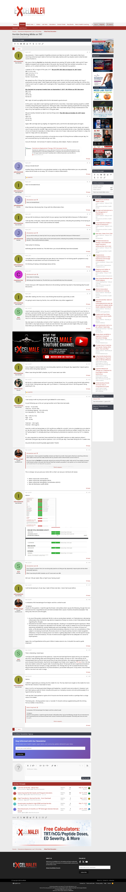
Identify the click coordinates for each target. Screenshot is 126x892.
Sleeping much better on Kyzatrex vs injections (103, 270)
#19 (89, 650)
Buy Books (70, 24)
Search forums (23, 28)
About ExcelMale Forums (53, 868)
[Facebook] (80, 862)
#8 (89, 271)
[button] (18, 24)
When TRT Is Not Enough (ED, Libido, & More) (103, 285)
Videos (38, 24)
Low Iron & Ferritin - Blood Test (28, 788)
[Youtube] (86, 862)
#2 (89, 163)
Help (105, 883)
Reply (88, 158)
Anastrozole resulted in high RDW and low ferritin (34, 803)
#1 (89, 52)
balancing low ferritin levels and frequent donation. (35, 793)
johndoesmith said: (31, 274)
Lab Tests (44, 24)
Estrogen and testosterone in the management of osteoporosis (104, 212)
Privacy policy (99, 883)
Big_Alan (85, 789)
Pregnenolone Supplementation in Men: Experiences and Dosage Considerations (103, 257)
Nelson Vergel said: (31, 707)
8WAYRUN (71, 890)
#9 (89, 293)
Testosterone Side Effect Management (37, 805)
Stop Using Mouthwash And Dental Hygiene (104, 279)
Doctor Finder (61, 24)
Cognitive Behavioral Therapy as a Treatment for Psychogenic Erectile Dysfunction (104, 371)
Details (84, 887)
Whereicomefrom (22, 789)
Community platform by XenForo (63, 886)
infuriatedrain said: (31, 200)
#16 (89, 562)
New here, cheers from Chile (104, 233)
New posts (15, 28)
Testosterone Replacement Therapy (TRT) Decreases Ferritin (49, 148)
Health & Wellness (100, 323)
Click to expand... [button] (58, 467)
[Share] (87, 52)
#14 (89, 450)
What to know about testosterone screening (102, 290)
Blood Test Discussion (39, 789)
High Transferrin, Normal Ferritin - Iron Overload (34, 798)
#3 (89, 182)
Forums (22, 24)
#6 (89, 229)
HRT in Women (99, 391)
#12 (89, 379)
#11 (89, 364)
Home (15, 24)
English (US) (17, 883)
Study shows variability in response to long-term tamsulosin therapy (103, 336)
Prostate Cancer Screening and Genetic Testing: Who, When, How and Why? (103, 347)
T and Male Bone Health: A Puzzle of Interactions (103, 223)
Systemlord (84, 810)
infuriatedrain (17, 37)
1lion (19, 805)
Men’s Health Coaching (82, 24)
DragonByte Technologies (77, 887)
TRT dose (78, 662)
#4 (89, 196)
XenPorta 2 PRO (56, 890)
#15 (89, 492)
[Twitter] (83, 862)
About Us (99, 880)
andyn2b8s (20, 794)
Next (19, 49)
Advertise (111, 880)
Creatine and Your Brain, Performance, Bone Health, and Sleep (104, 316)
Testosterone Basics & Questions (104, 276)
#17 (89, 585)
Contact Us (105, 880)
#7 (89, 255)
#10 (89, 308)
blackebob (84, 794)
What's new (29, 24)
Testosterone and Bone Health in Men (102, 200)
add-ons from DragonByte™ (59, 887)
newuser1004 (96, 399)
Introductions (99, 238)
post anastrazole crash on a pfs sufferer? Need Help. (104, 326)
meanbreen (20, 800)
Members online (98, 396)
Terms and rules (90, 883)
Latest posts (97, 197)
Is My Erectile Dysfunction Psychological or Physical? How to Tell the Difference (103, 358)
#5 (89, 214)
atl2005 (19, 812)
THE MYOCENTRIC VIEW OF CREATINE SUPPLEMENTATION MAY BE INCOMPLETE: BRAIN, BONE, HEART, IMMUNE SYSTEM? (104, 303)
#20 (89, 676)
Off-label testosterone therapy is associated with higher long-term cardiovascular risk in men (103, 243)
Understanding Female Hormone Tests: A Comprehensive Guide (102, 384)
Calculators (52, 24)
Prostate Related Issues (102, 343)
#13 (89, 396)
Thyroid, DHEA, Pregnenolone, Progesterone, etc (103, 266)
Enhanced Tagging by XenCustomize (63, 889)
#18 (89, 599)
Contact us (82, 883)
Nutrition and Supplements (103, 312)
